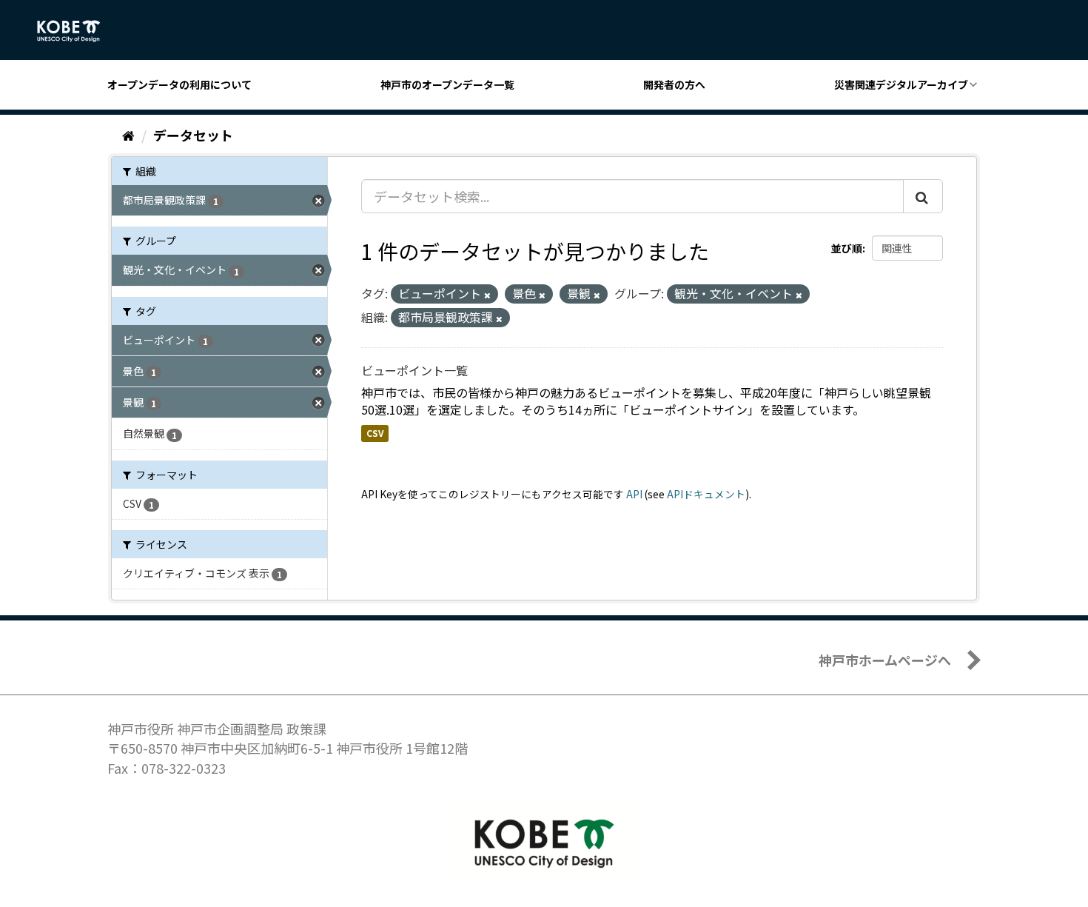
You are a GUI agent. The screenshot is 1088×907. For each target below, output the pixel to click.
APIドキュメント (706, 493)
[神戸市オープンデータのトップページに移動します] (76, 31)
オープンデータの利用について (179, 84)
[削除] (487, 295)
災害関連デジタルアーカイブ (901, 84)
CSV (374, 432)
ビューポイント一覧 (414, 370)
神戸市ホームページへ (885, 659)
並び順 (846, 248)
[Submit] (923, 196)
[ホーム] (128, 134)
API (634, 493)
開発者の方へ (674, 84)
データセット (193, 134)
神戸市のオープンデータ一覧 (447, 84)
